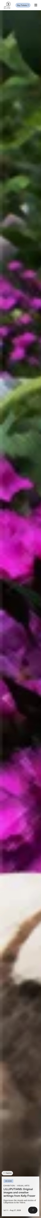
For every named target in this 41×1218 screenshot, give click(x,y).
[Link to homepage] (7, 5)
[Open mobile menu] (35, 5)
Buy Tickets (22, 5)
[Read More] (20, 1196)
